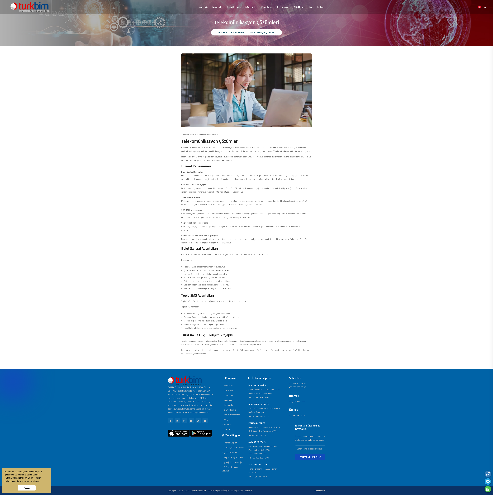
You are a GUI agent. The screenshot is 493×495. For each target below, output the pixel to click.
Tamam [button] (27, 488)
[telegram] (488, 481)
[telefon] (488, 474)
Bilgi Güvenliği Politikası (233, 457)
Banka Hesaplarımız (231, 414)
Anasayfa (203, 7)
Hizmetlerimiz (233, 7)
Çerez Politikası (230, 452)
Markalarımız (267, 7)
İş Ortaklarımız (299, 7)
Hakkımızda (228, 385)
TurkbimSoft (319, 490)
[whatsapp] (488, 489)
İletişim (320, 7)
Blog (311, 7)
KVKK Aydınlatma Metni (233, 447)
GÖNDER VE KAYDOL (309, 457)
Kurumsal (216, 7)
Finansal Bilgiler (230, 442)
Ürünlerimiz (250, 7)
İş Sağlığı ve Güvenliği (232, 462)
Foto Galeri (228, 424)
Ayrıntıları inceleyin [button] (29, 481)
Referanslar (282, 7)
